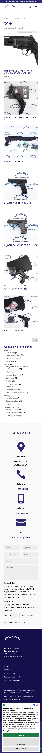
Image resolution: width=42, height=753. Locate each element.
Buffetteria (10, 378)
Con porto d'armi (13, 355)
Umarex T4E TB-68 (14, 161)
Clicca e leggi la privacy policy (15, 622)
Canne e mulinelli (12, 401)
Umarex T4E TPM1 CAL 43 (17, 203)
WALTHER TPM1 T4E (14, 331)
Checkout (7, 670)
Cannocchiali (12, 389)
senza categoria (10, 404)
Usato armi (10, 361)
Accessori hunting (13, 375)
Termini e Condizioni (12, 680)
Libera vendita (12, 358)
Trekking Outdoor (13, 416)
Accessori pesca (12, 398)
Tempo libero (9, 407)
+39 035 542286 (21, 489)
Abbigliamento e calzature (16, 366)
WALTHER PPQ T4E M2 (15, 289)
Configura (21, 744)
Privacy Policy (21, 749)
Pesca (6, 396)
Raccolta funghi (12, 409)
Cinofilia (9, 381)
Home (6, 18)
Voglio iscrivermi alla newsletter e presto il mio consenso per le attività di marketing (19, 607)
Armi (6, 350)
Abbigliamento (12, 369)
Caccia (6, 364)
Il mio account (9, 673)
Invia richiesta (29, 615)
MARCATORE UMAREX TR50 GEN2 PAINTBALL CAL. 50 (18, 72)
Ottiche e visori (11, 384)
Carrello (7, 666)
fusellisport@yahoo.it (21, 537)
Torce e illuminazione (14, 412)
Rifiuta (21, 740)
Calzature (11, 372)
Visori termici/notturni (15, 393)
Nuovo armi (10, 353)
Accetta (21, 735)
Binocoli (10, 386)
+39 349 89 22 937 (21, 513)
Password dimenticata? (13, 677)
